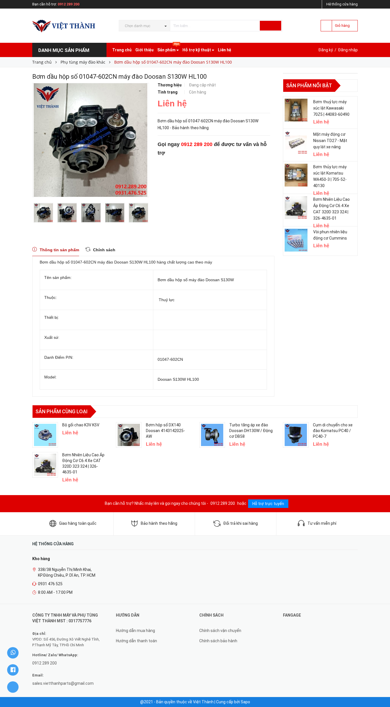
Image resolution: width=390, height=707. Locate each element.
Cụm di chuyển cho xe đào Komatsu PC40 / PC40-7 (333, 431)
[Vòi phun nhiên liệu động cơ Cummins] (296, 240)
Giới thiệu (144, 50)
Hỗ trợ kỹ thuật (197, 50)
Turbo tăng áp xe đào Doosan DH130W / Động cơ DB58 (251, 431)
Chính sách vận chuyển (220, 630)
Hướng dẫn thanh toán (136, 641)
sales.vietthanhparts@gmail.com (63, 683)
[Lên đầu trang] (380, 690)
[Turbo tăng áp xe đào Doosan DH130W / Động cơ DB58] (212, 435)
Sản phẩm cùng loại (61, 411)
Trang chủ (122, 50)
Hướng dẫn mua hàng (135, 630)
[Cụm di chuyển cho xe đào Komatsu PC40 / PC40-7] (296, 435)
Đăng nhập (348, 50)
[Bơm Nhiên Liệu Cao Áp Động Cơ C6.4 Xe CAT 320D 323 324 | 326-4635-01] (296, 207)
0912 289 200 (68, 4)
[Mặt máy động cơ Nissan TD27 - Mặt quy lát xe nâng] (296, 142)
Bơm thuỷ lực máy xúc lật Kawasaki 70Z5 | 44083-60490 (331, 108)
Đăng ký (325, 50)
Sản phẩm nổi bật (309, 85)
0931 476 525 (50, 584)
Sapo (245, 702)
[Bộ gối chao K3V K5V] (45, 435)
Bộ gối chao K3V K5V (80, 425)
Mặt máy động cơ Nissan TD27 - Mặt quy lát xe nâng (330, 140)
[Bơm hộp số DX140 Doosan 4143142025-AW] (129, 435)
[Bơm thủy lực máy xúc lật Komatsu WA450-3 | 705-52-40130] (296, 175)
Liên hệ (224, 50)
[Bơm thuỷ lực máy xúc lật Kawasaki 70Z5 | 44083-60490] (296, 110)
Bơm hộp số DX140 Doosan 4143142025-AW (165, 431)
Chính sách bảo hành (218, 641)
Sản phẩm (168, 47)
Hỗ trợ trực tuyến (268, 503)
